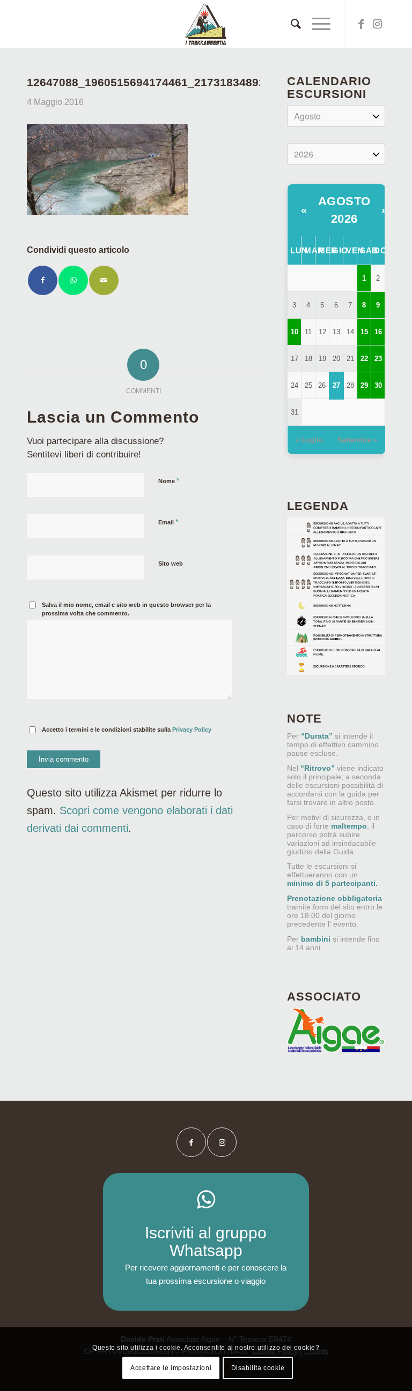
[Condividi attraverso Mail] (104, 280)
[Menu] (315, 24)
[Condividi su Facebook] (42, 280)
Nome (168, 481)
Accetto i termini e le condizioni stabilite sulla (126, 729)
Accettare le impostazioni (170, 1368)
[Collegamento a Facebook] (361, 24)
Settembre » (357, 440)
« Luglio (309, 440)
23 (378, 359)
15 (364, 332)
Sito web (170, 563)
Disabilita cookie (258, 1368)
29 (364, 385)
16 (378, 332)
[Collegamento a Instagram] (377, 24)
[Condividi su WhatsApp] (73, 280)
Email (168, 522)
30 (378, 385)
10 (294, 332)
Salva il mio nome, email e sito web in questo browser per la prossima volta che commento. (126, 609)
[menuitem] (290, 24)
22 (364, 359)
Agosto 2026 (344, 209)
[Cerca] (290, 24)
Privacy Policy (191, 729)
